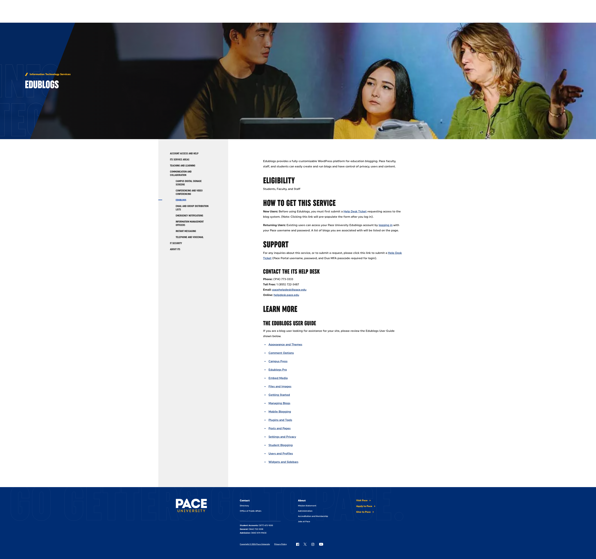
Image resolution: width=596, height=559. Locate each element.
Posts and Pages (280, 428)
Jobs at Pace (304, 521)
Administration (305, 511)
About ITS (175, 249)
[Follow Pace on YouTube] (321, 544)
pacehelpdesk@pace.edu (289, 289)
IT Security (176, 243)
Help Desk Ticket (355, 211)
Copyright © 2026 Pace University (255, 544)
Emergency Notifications (189, 215)
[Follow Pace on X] (305, 544)
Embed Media (278, 378)
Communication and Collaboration (181, 173)
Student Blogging (281, 445)
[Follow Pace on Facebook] (297, 544)
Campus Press (278, 361)
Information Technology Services (50, 74)
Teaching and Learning (182, 165)
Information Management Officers (190, 223)
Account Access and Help (184, 153)
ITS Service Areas (179, 159)
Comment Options (281, 353)
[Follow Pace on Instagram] (312, 544)
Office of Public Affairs (250, 511)
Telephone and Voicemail (189, 237)
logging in (386, 225)
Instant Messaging (186, 231)
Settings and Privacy (282, 437)
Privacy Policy (280, 544)
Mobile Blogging (280, 411)
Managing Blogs (279, 403)
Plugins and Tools (280, 420)
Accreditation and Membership (313, 516)
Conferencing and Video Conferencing (189, 192)
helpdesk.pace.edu (286, 295)
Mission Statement (307, 505)
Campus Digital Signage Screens (189, 183)
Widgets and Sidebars (283, 462)
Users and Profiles (281, 453)
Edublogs (181, 200)
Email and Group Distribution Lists (192, 208)
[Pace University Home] (193, 506)
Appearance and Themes (285, 344)
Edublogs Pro (278, 369)
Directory (244, 505)
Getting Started (279, 395)
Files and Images (280, 386)
